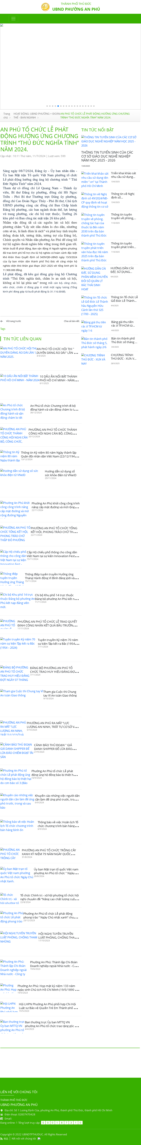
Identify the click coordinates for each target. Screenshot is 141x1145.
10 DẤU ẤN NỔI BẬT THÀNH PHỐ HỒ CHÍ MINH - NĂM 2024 (58, 380)
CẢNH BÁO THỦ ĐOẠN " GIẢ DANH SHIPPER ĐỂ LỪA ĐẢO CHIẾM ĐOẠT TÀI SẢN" (53, 749)
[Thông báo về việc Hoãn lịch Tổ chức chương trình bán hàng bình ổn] (19, 830)
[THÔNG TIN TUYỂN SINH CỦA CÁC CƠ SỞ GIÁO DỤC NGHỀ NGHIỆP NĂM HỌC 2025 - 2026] (109, 141)
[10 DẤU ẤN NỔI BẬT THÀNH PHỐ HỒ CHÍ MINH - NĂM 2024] (20, 385)
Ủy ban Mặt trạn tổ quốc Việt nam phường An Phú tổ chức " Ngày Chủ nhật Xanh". (56, 873)
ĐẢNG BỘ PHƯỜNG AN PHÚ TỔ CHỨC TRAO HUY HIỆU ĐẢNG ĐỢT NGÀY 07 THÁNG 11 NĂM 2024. (53, 671)
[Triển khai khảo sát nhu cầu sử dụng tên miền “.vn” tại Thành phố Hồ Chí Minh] (95, 179)
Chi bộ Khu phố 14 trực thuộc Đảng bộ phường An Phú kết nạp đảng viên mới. (56, 599)
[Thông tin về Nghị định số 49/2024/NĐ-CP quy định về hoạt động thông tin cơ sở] (95, 200)
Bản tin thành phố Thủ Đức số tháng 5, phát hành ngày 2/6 (124, 341)
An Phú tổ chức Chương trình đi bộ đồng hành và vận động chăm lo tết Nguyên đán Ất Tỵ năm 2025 (53, 409)
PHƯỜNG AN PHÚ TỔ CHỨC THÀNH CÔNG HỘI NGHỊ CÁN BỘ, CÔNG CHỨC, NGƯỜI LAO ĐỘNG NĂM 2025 (53, 433)
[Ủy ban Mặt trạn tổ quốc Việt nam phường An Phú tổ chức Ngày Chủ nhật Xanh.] (17, 876)
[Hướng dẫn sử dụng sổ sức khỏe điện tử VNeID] (22, 481)
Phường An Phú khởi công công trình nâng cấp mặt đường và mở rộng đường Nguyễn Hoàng (56, 507)
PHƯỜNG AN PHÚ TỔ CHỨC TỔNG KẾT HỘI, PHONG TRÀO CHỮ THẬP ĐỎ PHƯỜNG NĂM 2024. (54, 532)
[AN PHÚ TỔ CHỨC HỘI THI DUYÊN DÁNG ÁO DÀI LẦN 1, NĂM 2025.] (18, 356)
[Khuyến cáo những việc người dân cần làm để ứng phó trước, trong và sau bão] (17, 803)
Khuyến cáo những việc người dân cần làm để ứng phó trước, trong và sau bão (57, 799)
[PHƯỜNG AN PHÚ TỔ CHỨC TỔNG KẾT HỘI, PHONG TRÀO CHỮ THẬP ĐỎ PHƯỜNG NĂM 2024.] (15, 534)
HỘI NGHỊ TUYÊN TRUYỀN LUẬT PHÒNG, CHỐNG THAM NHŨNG (57, 937)
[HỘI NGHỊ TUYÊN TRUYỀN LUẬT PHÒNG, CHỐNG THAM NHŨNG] (19, 942)
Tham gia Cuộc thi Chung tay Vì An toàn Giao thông (60, 693)
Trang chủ (6, 115)
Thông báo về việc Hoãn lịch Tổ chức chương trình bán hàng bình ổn (58, 826)
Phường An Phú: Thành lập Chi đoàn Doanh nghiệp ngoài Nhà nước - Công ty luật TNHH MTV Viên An (54, 966)
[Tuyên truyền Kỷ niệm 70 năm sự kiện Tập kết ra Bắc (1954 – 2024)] (19, 647)
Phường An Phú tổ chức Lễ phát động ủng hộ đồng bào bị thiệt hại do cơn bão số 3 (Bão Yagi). (53, 775)
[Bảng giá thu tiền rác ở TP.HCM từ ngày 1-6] (95, 326)
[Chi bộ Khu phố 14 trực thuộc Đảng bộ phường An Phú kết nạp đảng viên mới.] (17, 602)
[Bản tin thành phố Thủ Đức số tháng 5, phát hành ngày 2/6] (95, 343)
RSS (6, 1138)
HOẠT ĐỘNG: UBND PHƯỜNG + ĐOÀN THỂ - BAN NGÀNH (37, 115)
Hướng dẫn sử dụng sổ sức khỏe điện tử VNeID (60, 473)
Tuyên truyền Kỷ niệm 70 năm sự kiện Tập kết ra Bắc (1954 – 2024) (58, 643)
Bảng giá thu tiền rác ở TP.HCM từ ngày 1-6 (122, 325)
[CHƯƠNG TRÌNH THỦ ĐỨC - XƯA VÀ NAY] (94, 359)
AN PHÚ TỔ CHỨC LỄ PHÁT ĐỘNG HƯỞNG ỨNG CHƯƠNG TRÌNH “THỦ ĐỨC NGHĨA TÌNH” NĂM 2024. (95, 115)
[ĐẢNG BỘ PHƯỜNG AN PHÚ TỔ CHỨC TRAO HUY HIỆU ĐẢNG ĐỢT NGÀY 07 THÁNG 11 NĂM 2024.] (15, 673)
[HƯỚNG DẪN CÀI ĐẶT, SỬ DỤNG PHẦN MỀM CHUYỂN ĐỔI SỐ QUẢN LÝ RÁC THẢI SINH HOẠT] (94, 278)
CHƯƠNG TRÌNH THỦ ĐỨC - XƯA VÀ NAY (123, 358)
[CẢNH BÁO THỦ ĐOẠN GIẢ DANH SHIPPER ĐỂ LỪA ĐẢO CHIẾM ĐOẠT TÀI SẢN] (17, 752)
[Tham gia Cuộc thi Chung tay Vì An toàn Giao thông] (21, 701)
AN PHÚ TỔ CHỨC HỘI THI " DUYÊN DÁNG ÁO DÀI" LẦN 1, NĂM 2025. (56, 352)
